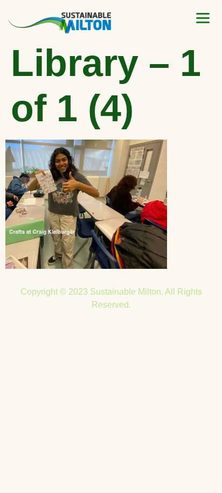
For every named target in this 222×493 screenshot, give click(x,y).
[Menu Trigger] (203, 18)
